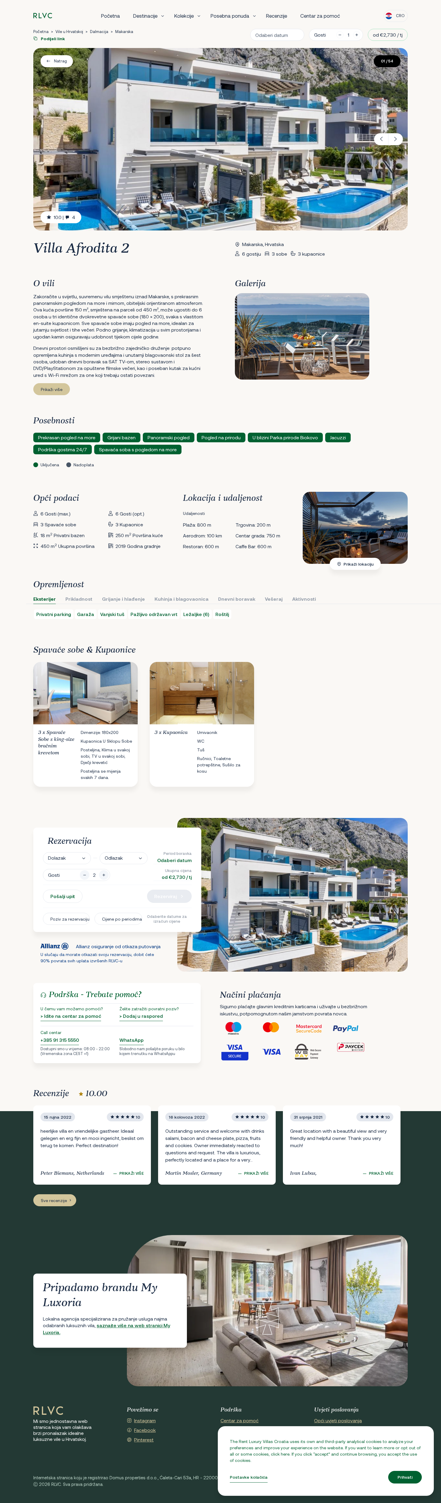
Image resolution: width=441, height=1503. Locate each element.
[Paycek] (350, 1051)
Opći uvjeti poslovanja (338, 1420)
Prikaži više (51, 389)
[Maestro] (238, 1029)
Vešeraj (274, 599)
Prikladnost (78, 599)
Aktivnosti (304, 599)
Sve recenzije (54, 1200)
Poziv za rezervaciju (69, 918)
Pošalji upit (62, 896)
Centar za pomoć (320, 16)
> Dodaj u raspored (141, 1016)
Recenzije (276, 16)
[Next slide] (395, 139)
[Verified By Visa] (238, 1051)
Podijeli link (52, 38)
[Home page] (42, 16)
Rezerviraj (165, 896)
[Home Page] (48, 1410)
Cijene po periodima (122, 918)
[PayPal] (350, 1029)
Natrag (60, 61)
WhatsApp (131, 1040)
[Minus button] (84, 875)
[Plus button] (104, 875)
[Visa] (276, 1051)
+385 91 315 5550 (59, 1040)
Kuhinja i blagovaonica (181, 599)
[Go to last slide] (381, 139)
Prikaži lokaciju (359, 564)
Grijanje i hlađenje (123, 599)
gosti (320, 35)
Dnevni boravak (236, 599)
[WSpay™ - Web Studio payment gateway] (313, 1051)
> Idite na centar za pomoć (70, 1016)
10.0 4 (64, 217)
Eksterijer (44, 599)
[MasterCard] (276, 1029)
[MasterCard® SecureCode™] (313, 1029)
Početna (110, 16)
